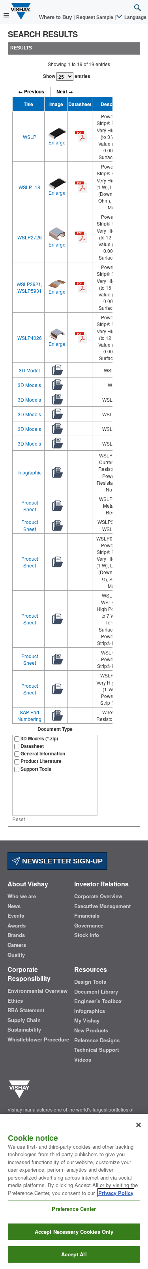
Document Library (96, 991)
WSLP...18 (29, 187)
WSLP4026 (29, 337)
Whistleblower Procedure (38, 1039)
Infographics (89, 1011)
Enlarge (57, 142)
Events (15, 915)
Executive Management (102, 906)
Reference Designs (97, 1040)
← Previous (31, 91)
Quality (16, 954)
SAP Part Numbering (29, 715)
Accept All (73, 1254)
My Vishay (86, 1020)
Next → (64, 91)
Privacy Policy (115, 1193)
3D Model (29, 370)
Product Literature (41, 761)
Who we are (21, 896)
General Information (43, 753)
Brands (16, 935)
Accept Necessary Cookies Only (74, 1231)
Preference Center (74, 1208)
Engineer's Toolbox (98, 1001)
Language (134, 17)
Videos (82, 1059)
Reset (18, 819)
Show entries (66, 76)
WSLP (29, 136)
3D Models (29, 384)
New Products (91, 1030)
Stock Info (86, 935)
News (14, 906)
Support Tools (36, 769)
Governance (88, 925)
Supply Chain (24, 1020)
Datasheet (32, 746)
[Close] (138, 1125)
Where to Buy (56, 17)
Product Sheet (29, 505)
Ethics (15, 1000)
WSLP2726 (29, 237)
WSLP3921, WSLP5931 (29, 287)
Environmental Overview (37, 990)
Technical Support (96, 1049)
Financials (86, 915)
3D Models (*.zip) (39, 738)
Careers (16, 944)
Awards (16, 925)
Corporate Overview (98, 896)
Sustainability (24, 1029)
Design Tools (90, 981)
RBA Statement (25, 1010)
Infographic (29, 472)
